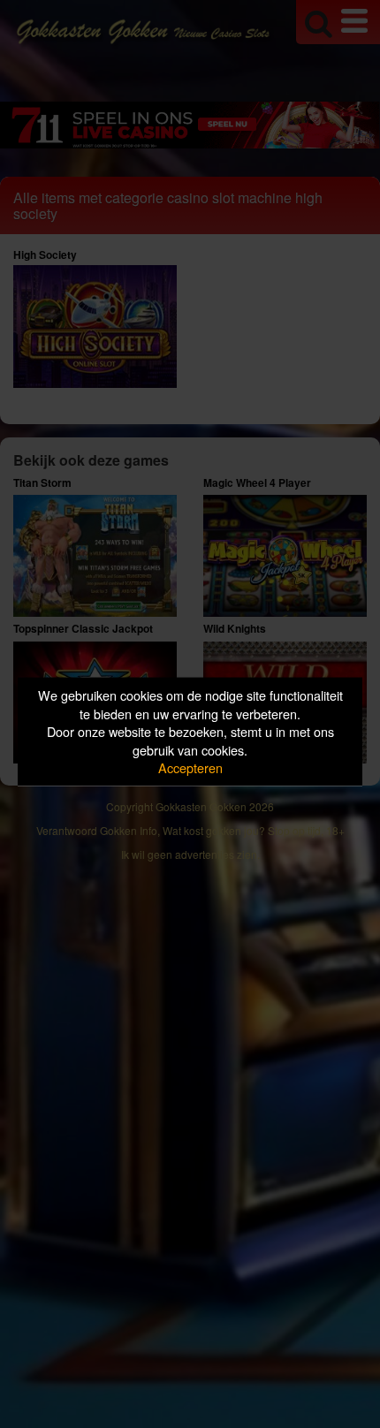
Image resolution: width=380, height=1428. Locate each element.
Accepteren (190, 767)
